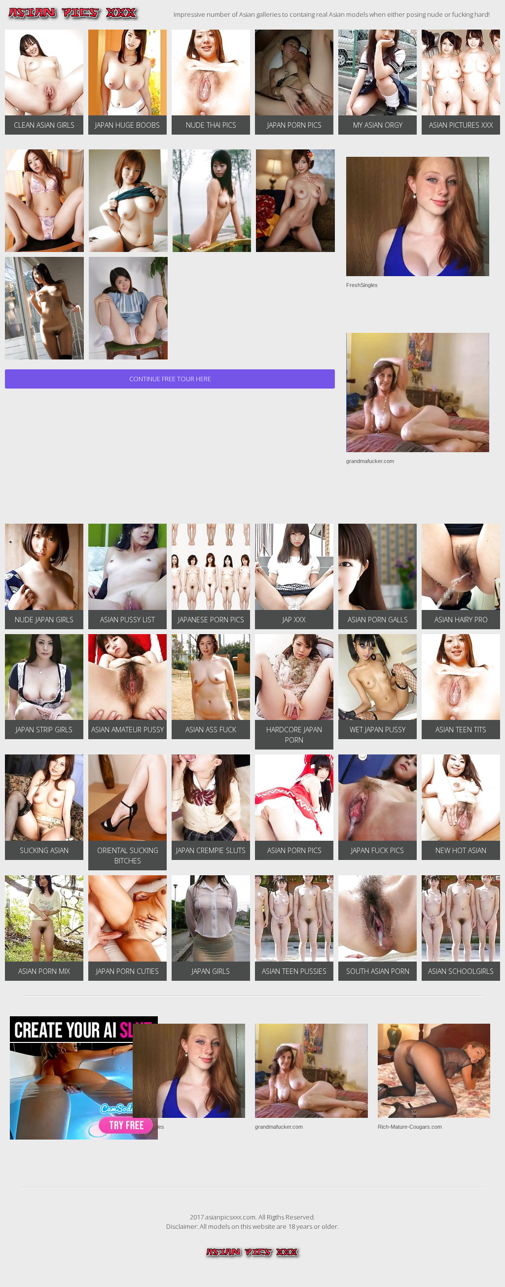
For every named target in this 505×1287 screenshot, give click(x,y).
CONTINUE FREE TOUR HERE (170, 378)
